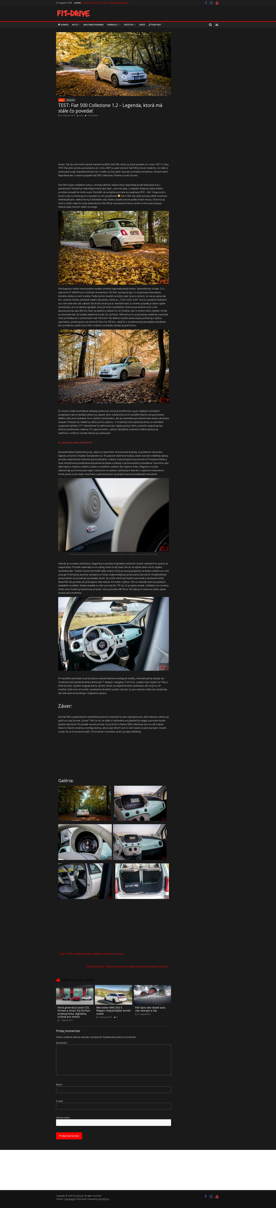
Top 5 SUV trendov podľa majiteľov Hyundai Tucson (89, 953)
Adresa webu (63, 1117)
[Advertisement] (113, 141)
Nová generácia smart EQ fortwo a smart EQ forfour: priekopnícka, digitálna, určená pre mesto (74, 1012)
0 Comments (92, 115)
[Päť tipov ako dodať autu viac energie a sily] (152, 986)
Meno (59, 1084)
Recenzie (70, 100)
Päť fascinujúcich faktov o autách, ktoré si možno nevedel (109, 2)
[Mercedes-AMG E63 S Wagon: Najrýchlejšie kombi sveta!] (113, 986)
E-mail (59, 1101)
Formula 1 (112, 24)
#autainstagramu (93, 24)
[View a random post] (217, 25)
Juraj (81, 115)
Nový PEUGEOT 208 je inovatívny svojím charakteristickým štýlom (128, 966)
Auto (75, 24)
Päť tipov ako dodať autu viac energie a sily (150, 1009)
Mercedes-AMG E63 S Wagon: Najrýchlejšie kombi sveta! (113, 1010)
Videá (142, 24)
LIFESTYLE (129, 24)
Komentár (62, 1042)
